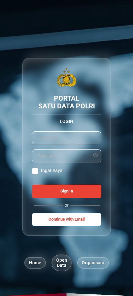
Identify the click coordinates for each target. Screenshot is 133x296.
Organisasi (93, 262)
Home (35, 262)
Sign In (66, 191)
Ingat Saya (52, 170)
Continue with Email (66, 219)
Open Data (61, 263)
